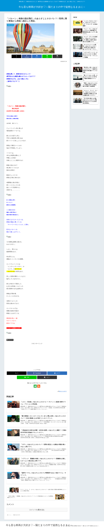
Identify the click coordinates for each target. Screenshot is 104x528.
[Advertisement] (36, 66)
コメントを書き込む (37, 510)
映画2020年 (10, 339)
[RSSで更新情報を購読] (38, 386)
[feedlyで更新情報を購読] (35, 386)
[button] (57, 56)
